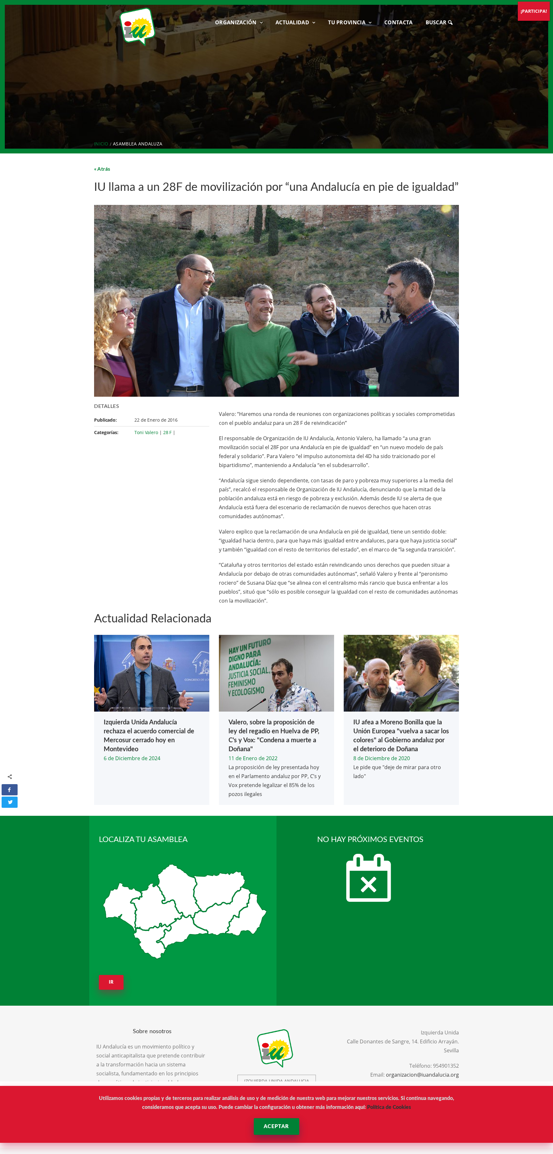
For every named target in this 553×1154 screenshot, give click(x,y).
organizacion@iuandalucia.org (422, 1074)
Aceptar (276, 1126)
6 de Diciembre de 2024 (132, 758)
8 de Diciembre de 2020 (381, 758)
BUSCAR (437, 22)
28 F (167, 432)
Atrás (103, 169)
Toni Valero (146, 432)
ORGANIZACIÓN (236, 22)
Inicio (101, 144)
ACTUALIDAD (292, 22)
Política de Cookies (389, 1107)
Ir (111, 982)
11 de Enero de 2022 (252, 758)
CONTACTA (398, 22)
